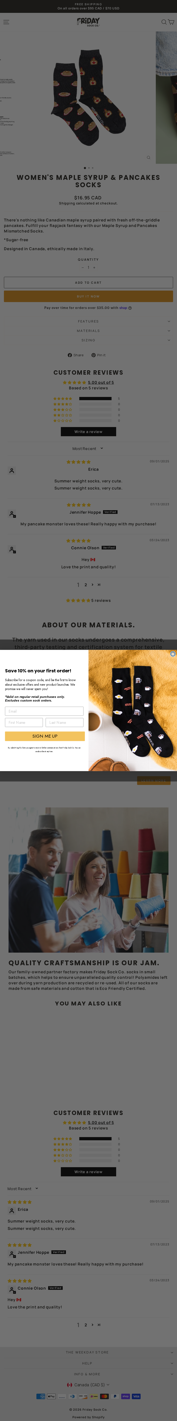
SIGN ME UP (44, 736)
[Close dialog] (173, 654)
